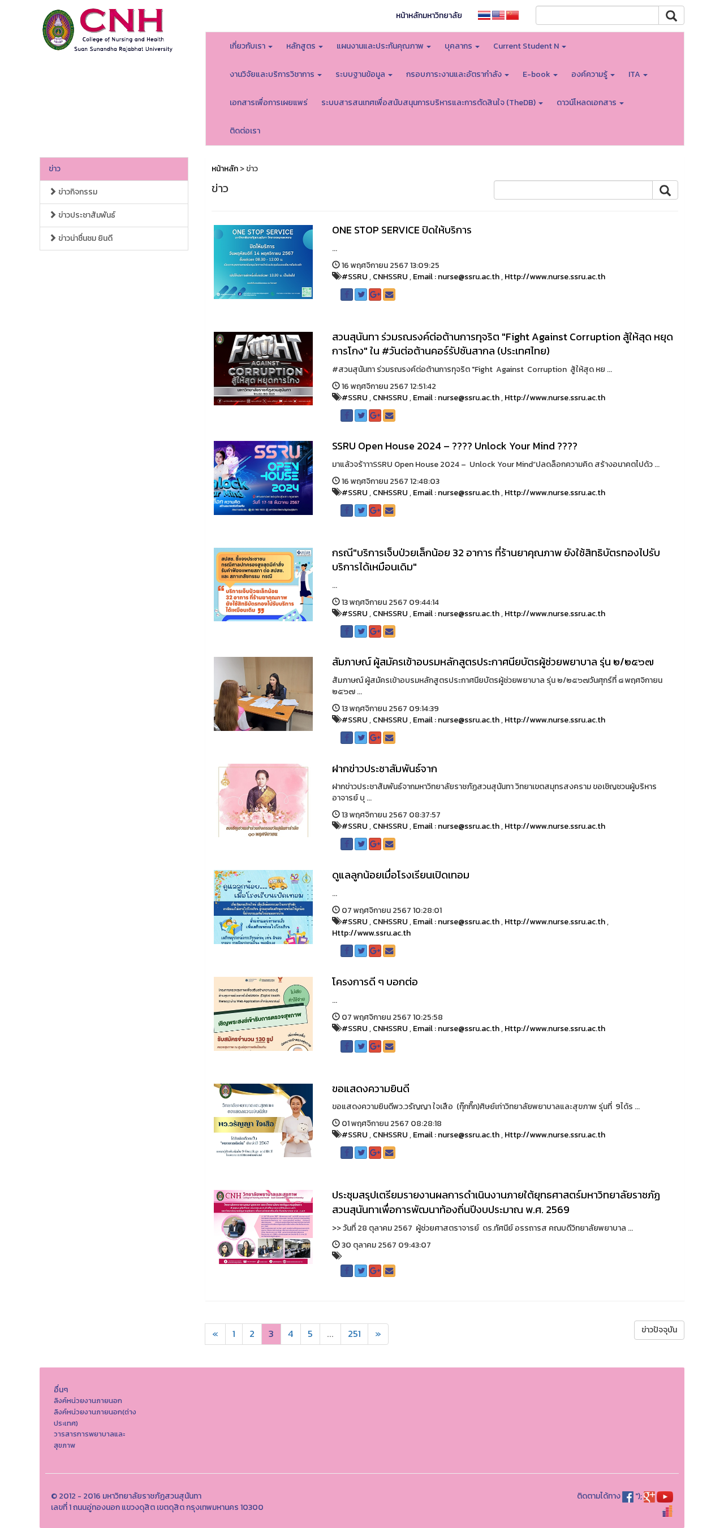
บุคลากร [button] (459, 46)
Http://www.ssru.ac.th (371, 933)
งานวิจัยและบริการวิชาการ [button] (273, 74)
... (330, 1334)
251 (354, 1334)
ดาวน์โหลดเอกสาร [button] (587, 103)
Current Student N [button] (527, 46)
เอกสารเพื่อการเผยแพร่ (269, 103)
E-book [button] (537, 74)
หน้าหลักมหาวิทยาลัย (429, 15)
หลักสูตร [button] (301, 46)
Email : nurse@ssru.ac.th (456, 277)
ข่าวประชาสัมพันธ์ (86, 215)
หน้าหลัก (225, 169)
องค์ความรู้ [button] (590, 74)
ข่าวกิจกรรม (77, 192)
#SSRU (355, 277)
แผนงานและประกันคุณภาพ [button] (381, 46)
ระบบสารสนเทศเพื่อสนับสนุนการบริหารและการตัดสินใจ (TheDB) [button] (429, 103)
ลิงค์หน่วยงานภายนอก (88, 1400)
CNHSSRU (390, 277)
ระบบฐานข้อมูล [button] (361, 74)
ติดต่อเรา (245, 131)
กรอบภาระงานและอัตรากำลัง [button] (454, 74)
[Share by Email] (389, 294)
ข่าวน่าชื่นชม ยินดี (85, 238)
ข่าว (55, 169)
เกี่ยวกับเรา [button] (248, 46)
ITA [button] (635, 74)
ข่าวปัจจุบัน (659, 1330)
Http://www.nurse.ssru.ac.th (555, 277)
